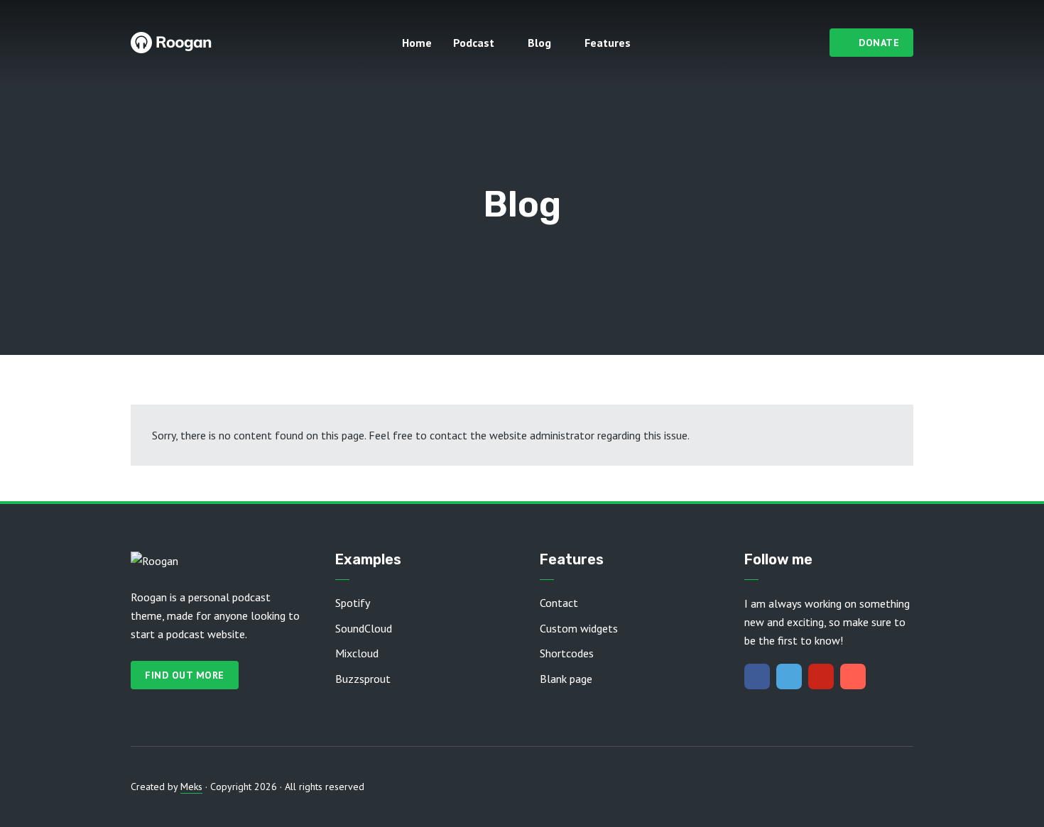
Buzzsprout (363, 679)
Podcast (473, 42)
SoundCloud (363, 628)
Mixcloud (357, 653)
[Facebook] (757, 676)
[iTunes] (853, 676)
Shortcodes (567, 653)
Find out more (184, 675)
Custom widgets (579, 628)
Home (417, 42)
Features (607, 42)
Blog (539, 42)
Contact (559, 603)
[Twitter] (789, 676)
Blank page (566, 679)
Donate (879, 42)
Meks (191, 786)
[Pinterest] (821, 676)
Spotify (352, 603)
